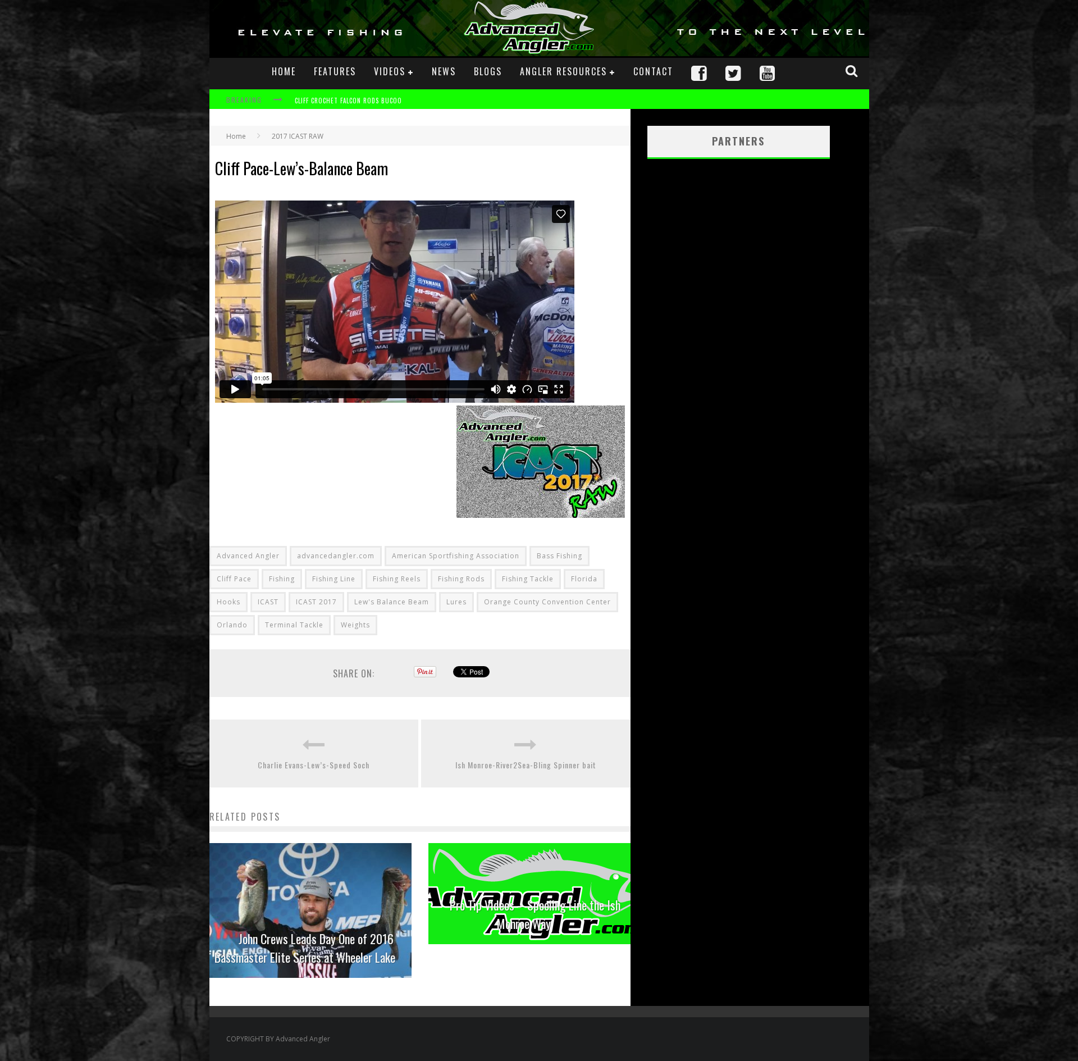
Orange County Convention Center (547, 602)
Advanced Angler (248, 556)
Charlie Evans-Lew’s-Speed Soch (313, 765)
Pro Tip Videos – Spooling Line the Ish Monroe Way (535, 914)
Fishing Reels (397, 579)
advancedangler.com (335, 556)
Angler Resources (563, 71)
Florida (584, 579)
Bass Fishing (559, 556)
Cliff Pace (234, 579)
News (444, 71)
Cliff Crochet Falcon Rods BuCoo (348, 100)
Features (335, 71)
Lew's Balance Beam (391, 602)
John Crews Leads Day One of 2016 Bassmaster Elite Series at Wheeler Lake (304, 948)
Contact (653, 71)
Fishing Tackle (528, 579)
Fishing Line (333, 579)
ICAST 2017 (316, 602)
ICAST (268, 602)
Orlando (232, 625)
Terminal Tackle (294, 625)
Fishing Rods (461, 579)
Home (284, 71)
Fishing (282, 579)
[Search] (853, 71)
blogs (488, 71)
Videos (389, 71)
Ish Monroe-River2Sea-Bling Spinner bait (525, 765)
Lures (456, 602)
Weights (355, 625)
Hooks (228, 602)
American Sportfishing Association (455, 556)
